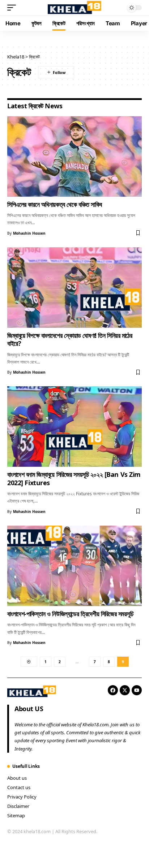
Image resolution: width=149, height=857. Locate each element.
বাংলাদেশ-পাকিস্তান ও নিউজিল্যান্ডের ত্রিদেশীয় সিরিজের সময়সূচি (70, 613)
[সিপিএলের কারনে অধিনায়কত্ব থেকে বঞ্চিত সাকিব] (74, 156)
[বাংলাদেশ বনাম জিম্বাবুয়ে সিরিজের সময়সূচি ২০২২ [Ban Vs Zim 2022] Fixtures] (74, 426)
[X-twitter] (125, 690)
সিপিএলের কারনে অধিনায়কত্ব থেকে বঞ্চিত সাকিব (54, 204)
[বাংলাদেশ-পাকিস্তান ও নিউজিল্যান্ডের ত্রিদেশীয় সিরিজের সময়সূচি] (74, 566)
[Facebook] (113, 690)
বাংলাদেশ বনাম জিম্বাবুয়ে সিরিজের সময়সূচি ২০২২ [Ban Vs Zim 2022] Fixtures (74, 478)
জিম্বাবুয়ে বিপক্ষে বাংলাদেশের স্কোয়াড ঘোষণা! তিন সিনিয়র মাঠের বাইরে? (69, 339)
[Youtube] (137, 690)
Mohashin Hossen (29, 233)
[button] (13, 7)
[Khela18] (75, 7)
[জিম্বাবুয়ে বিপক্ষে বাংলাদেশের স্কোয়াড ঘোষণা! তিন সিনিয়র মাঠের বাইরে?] (74, 287)
